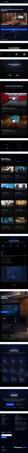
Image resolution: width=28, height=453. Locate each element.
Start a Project (14, 285)
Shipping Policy (3, 419)
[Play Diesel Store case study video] (14, 98)
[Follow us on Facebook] (1, 447)
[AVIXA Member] (14, 443)
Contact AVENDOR (18, 404)
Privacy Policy (3, 421)
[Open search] (23, 1)
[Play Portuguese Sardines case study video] (14, 121)
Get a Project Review (10, 404)
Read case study (4, 111)
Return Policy (3, 420)
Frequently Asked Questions (5, 418)
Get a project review (14, 29)
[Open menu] (1, 1)
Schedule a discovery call (14, 31)
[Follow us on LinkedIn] (3, 447)
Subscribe (4, 437)
